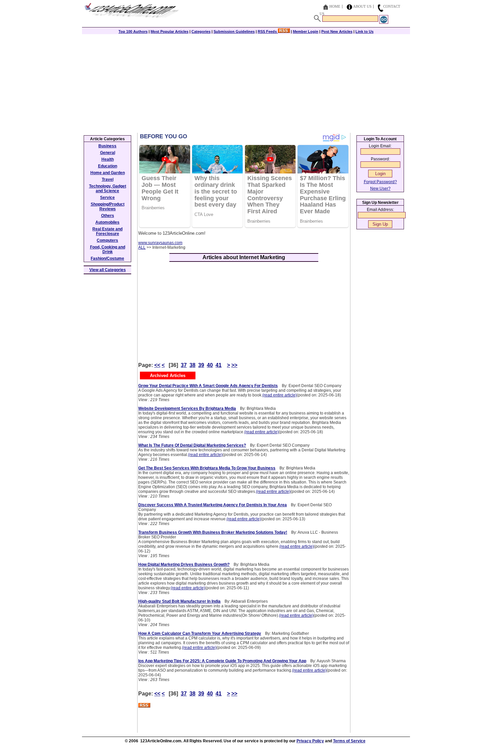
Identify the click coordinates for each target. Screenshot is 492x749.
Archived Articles (167, 375)
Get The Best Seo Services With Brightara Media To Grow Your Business (206, 468)
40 (210, 365)
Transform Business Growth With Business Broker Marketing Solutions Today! (212, 532)
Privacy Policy (310, 741)
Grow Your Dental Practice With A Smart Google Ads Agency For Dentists (208, 385)
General (107, 152)
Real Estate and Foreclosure (107, 231)
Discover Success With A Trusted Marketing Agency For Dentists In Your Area (212, 505)
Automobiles (107, 222)
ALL (142, 247)
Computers (107, 240)
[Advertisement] (246, 83)
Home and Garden (107, 172)
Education (107, 166)
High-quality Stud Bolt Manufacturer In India (179, 601)
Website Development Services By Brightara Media (187, 408)
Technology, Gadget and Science (107, 188)
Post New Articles (336, 31)
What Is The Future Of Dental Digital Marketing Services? (192, 445)
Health (107, 159)
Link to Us (364, 31)
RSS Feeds (268, 31)
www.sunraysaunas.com (160, 242)
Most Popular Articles (169, 31)
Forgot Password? (380, 181)
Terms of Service (349, 741)
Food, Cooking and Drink (107, 249)
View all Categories (107, 270)
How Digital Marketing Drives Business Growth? (184, 564)
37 (184, 365)
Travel (107, 179)
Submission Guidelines (234, 31)
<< (157, 365)
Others (107, 215)
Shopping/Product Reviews (108, 206)
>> (234, 365)
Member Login (305, 31)
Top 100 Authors (133, 31)
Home (334, 6)
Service (107, 197)
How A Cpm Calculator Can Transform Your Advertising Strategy (199, 633)
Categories (201, 31)
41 (219, 365)
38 (192, 365)
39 (201, 365)
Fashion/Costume (107, 258)
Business (107, 146)
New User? (380, 188)
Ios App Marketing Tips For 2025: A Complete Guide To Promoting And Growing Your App (222, 661)
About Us (362, 6)
